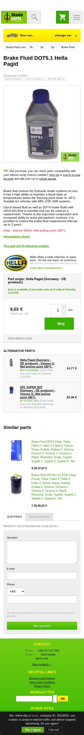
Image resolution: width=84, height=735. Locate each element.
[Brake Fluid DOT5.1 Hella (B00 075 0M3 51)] (42, 124)
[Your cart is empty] (62, 17)
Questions (14, 516)
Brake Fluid (68, 47)
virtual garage (47, 178)
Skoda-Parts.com (14, 17)
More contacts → (42, 664)
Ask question (42, 626)
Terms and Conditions (42, 682)
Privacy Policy (42, 686)
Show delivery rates (20, 338)
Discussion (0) (40, 516)
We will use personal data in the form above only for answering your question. (40, 620)
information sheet (16, 236)
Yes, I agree (32, 729)
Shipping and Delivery (42, 678)
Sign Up (54, 174)
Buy (61, 323)
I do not (53, 729)
